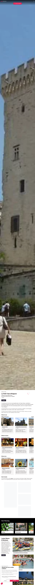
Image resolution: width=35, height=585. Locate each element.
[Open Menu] (34, 1)
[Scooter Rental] (21, 528)
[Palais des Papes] (7, 425)
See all (32, 416)
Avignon (3, 397)
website (12, 478)
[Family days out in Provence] (23, 563)
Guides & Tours (3, 391)
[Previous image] (2, 195)
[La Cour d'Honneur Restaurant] (7, 446)
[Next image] (33, 195)
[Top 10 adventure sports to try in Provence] (23, 546)
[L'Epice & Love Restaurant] (21, 446)
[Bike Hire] (7, 528)
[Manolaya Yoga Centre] (7, 467)
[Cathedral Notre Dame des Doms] (21, 425)
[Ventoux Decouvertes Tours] (21, 467)
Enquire (3, 400)
